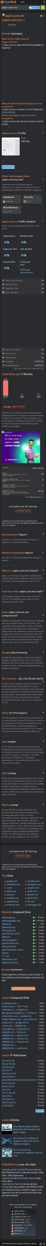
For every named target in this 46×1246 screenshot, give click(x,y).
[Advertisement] (23, 76)
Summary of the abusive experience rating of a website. (22, 558)
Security (28, 197)
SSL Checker (23, 679)
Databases (8, 197)
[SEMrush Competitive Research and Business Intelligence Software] (13, 407)
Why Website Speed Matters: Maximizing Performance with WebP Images (26, 1129)
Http (23, 741)
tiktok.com (11, 891)
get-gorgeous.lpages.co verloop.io (19, 1013)
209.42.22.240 (9, 1073)
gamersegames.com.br (12, 949)
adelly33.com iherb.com (14, 1032)
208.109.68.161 (8, 1077)
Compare (35, 7)
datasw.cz (7, 924)
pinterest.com (13, 905)
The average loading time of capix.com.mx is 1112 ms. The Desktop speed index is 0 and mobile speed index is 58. (21, 599)
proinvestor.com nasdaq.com (17, 1016)
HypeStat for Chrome (25, 988)
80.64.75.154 (8, 1086)
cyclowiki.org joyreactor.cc (16, 1029)
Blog (20, 1243)
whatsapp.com (34, 905)
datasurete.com (9, 959)
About (34, 1243)
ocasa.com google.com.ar (15, 1022)
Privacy (27, 1243)
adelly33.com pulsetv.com (15, 1035)
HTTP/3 (9, 212)
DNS (23, 773)
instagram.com (34, 884)
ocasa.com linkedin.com (14, 1026)
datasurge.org (8, 927)
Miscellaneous (10, 207)
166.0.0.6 (6, 1089)
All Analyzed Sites (9, 1243)
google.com (12, 881)
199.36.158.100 (8, 112)
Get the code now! (23, 1207)
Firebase (9, 201)
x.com (9, 888)
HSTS (29, 201)
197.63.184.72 (8, 1099)
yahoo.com (32, 898)
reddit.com (32, 891)
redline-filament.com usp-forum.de (19, 1019)
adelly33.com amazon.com (15, 1042)
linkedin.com (32, 894)
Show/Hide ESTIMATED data (20, 1169)
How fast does (23, 591)
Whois (23, 804)
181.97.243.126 (8, 1083)
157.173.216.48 (8, 1093)
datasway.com (9, 930)
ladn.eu (5, 953)
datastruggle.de (9, 940)
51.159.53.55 (7, 1106)
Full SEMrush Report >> (34, 497)
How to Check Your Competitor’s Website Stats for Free (28, 1153)
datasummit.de (9, 946)
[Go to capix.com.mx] (24, 20)
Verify (23, 712)
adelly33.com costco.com (15, 1038)
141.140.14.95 (8, 1061)
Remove (11, 1184)
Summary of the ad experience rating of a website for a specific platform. (20, 541)
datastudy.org (8, 917)
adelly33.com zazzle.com (14, 1048)
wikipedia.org (12, 901)
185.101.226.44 (9, 1102)
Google (23, 652)
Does (23, 614)
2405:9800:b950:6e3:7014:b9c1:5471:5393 (22, 1080)
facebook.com (13, 884)
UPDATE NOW (23, 511)
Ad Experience (23, 534)
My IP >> (40, 1111)
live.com (31, 901)
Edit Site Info (8, 167)
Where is (23, 570)
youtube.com (33, 881)
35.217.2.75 (7, 1070)
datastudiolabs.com (11, 921)
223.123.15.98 (8, 1067)
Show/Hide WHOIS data (18, 1178)
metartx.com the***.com (15, 1006)
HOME (22, 2)
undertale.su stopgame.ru (15, 1009)
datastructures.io (10, 962)
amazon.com (33, 888)
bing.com (11, 894)
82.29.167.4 (7, 1096)
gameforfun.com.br (11, 933)
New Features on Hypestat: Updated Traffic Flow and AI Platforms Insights (26, 1141)
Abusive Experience (23, 552)
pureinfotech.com (10, 943)
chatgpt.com (13, 898)
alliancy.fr (6, 937)
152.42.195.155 (8, 1064)
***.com (5, 956)
